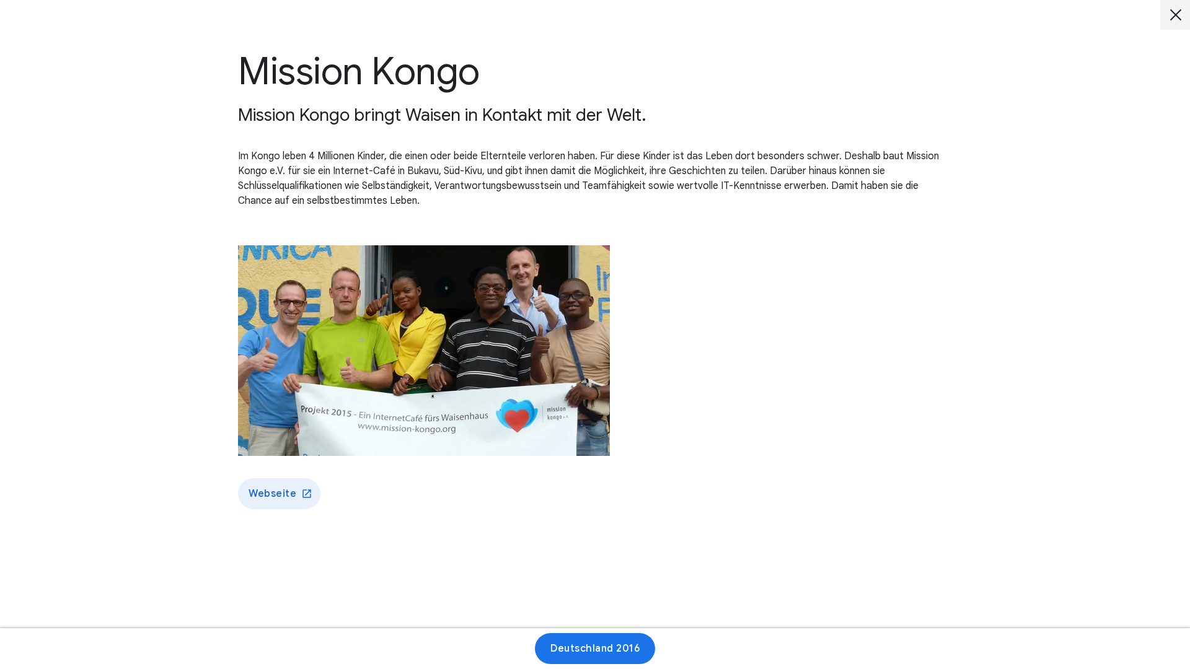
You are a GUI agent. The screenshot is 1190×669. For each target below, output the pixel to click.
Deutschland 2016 (595, 648)
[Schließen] (1175, 15)
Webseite (272, 494)
